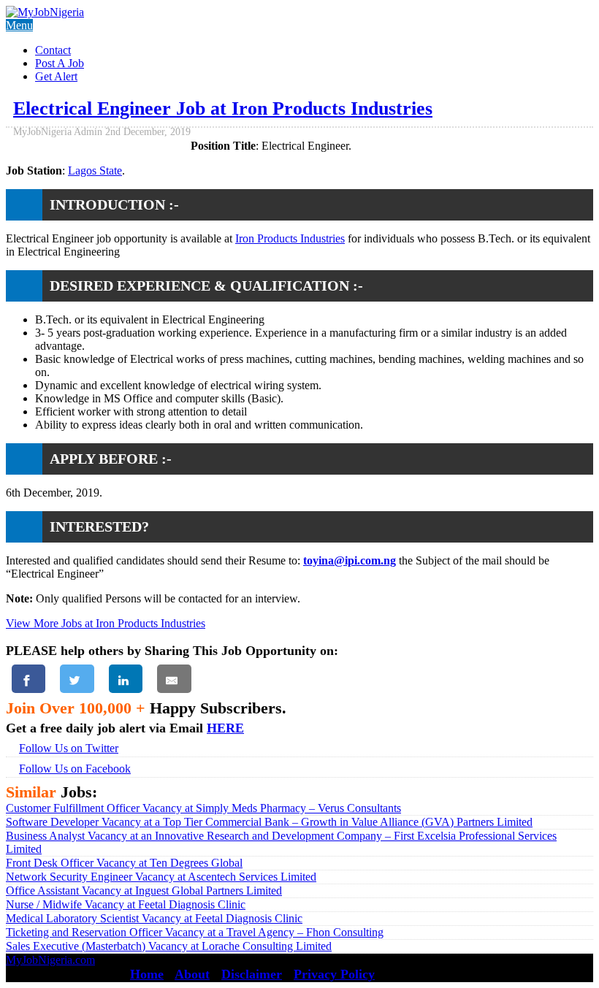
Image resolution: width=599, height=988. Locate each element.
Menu (19, 25)
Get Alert (56, 76)
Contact (53, 50)
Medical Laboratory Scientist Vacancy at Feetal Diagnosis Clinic (154, 918)
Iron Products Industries (290, 238)
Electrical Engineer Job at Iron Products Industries (222, 108)
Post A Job (59, 63)
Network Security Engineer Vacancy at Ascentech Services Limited (161, 876)
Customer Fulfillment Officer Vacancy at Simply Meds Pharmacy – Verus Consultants (203, 808)
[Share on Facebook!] (28, 679)
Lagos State (95, 170)
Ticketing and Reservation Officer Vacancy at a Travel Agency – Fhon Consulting (195, 932)
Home (147, 974)
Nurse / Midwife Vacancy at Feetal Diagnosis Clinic (125, 904)
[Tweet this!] (77, 679)
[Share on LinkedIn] (125, 679)
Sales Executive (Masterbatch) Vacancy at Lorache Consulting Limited (169, 946)
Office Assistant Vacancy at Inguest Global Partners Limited (144, 890)
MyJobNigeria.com (50, 960)
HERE (225, 728)
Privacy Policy (334, 974)
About (192, 974)
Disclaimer (251, 974)
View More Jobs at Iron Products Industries (105, 623)
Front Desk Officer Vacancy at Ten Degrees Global (124, 863)
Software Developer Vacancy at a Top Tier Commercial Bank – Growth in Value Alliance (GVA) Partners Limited (269, 822)
